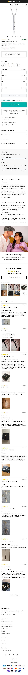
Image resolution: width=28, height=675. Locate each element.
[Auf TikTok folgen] (17, 654)
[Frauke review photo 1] (5, 403)
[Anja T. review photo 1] (5, 585)
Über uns (3, 640)
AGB (2, 645)
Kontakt (3, 631)
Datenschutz (4, 648)
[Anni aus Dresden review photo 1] (5, 376)
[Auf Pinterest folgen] (9, 654)
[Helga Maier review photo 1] (5, 436)
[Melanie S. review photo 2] (15, 345)
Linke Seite (3, 75)
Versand (9, 49)
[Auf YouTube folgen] (13, 654)
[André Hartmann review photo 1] (5, 527)
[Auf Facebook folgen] (2, 654)
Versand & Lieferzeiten (6, 624)
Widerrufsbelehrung (6, 650)
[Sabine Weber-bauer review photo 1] (5, 496)
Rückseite (3, 82)
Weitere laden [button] (14, 595)
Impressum (3, 643)
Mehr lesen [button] (10, 368)
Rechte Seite (4, 88)
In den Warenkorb (14, 105)
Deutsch (13, 659)
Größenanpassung (5, 628)
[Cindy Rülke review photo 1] (5, 555)
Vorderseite (4, 69)
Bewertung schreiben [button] (14, 277)
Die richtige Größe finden (7, 626)
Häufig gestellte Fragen (6, 621)
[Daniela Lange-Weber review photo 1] (5, 322)
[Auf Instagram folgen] (6, 654)
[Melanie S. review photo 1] (5, 345)
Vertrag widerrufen (5, 633)
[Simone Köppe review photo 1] (5, 470)
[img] (4, 305)
